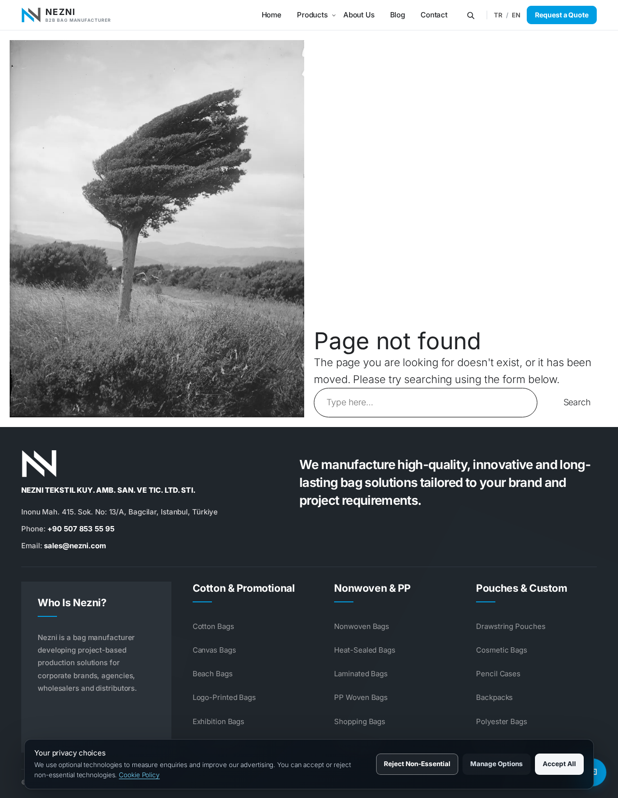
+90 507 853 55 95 (80, 528)
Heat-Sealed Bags (364, 650)
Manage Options (496, 764)
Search (577, 402)
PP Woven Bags (361, 697)
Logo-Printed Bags (224, 697)
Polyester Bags (501, 721)
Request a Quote (562, 15)
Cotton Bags (213, 626)
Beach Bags (213, 673)
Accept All (559, 764)
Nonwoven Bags (361, 626)
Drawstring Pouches (510, 626)
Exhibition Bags (219, 721)
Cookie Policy (139, 775)
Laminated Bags (361, 673)
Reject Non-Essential (417, 764)
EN (516, 15)
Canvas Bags (214, 650)
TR (498, 15)
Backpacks (494, 697)
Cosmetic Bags (501, 650)
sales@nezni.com (75, 545)
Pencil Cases (498, 673)
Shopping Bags (359, 721)
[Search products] (471, 15)
